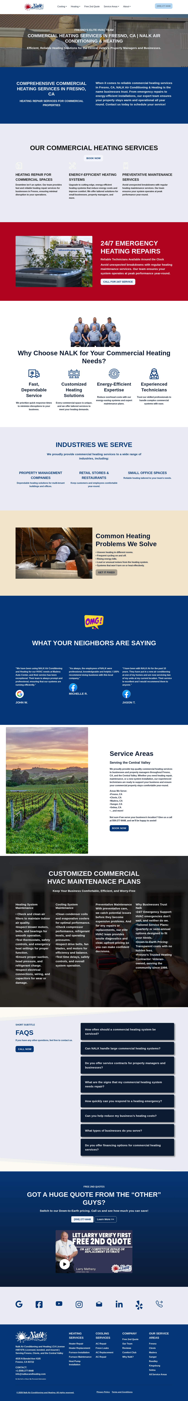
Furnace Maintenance (80, 1357)
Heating (75, 6)
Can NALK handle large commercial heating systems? (122, 1048)
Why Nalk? (128, 1357)
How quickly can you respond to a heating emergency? (123, 1101)
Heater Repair (76, 1344)
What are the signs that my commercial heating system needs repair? (123, 1084)
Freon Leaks (102, 1348)
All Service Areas (158, 1374)
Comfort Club (129, 1352)
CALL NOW (24, 1049)
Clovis (152, 1348)
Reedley (153, 1361)
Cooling (61, 6)
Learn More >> (105, 1219)
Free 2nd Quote (92, 6)
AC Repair (101, 1344)
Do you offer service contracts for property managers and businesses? (125, 1065)
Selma (152, 1370)
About (126, 6)
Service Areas (110, 6)
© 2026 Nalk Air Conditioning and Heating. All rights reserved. (45, 1392)
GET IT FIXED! (106, 572)
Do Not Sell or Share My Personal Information (31, 1379)
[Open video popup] (94, 1251)
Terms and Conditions (122, 1392)
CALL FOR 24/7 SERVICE (118, 281)
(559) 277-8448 (164, 6)
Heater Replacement (79, 1348)
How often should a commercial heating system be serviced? (120, 1031)
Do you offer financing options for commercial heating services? (123, 1147)
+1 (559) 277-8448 (25, 1371)
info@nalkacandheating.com (31, 1374)
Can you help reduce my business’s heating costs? (121, 1115)
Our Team (127, 1344)
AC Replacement (104, 1352)
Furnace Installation (79, 1352)
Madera (153, 1352)
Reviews (126, 1348)
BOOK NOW (93, 158)
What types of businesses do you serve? (113, 1130)
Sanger (153, 1357)
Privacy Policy (103, 1392)
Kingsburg (154, 1365)
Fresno (152, 1344)
